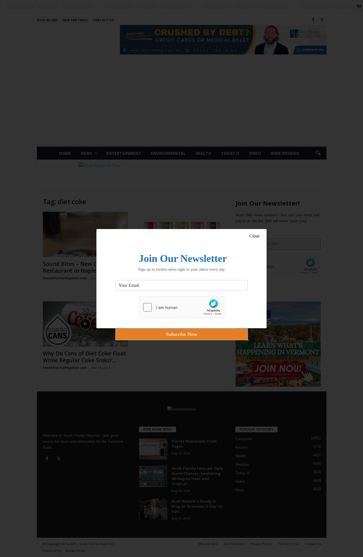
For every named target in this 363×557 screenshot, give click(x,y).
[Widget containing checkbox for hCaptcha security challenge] (181, 307)
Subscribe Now (181, 334)
